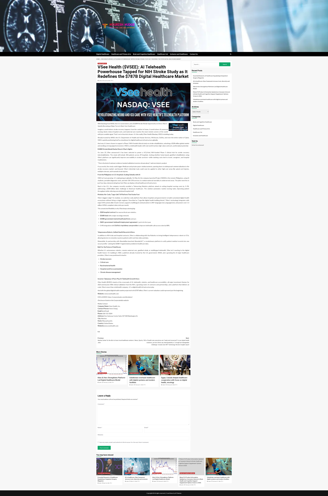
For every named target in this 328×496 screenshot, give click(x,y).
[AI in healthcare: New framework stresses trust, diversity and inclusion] (137, 466)
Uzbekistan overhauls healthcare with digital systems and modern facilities (142, 380)
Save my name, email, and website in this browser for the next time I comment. (124, 442)
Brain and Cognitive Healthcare (144, 54)
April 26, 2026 (106, 483)
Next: (166, 341)
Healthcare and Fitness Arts (121, 54)
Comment (101, 404)
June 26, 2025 (107, 80)
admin (100, 80)
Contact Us (194, 54)
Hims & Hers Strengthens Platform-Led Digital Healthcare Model (210, 87)
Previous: (120, 340)
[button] (231, 54)
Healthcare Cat (162, 54)
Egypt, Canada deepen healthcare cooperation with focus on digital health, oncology (174, 380)
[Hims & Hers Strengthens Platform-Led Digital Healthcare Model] (111, 365)
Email (146, 427)
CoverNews (169, 493)
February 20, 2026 (171, 384)
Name (100, 427)
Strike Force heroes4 (198, 145)
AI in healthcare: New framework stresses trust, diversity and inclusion (211, 82)
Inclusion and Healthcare (179, 54)
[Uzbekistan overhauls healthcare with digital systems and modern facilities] (143, 365)
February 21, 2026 (139, 384)
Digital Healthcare (102, 54)
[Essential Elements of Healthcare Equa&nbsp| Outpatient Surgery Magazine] (109, 466)
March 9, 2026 (134, 481)
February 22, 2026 (107, 382)
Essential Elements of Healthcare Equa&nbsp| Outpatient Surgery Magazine (210, 77)
